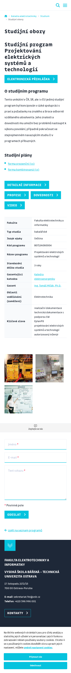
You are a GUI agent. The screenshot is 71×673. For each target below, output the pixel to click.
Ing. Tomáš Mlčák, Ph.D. (47, 285)
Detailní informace (24, 185)
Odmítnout (35, 665)
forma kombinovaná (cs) (23, 169)
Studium (44, 16)
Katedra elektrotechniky (24, 16)
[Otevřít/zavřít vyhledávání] (58, 5)
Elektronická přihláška (28, 79)
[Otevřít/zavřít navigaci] (65, 5)
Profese (14, 195)
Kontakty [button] (15, 613)
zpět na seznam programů (25, 530)
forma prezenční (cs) (21, 163)
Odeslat (14, 514)
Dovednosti (43, 195)
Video (12, 205)
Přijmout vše (35, 656)
